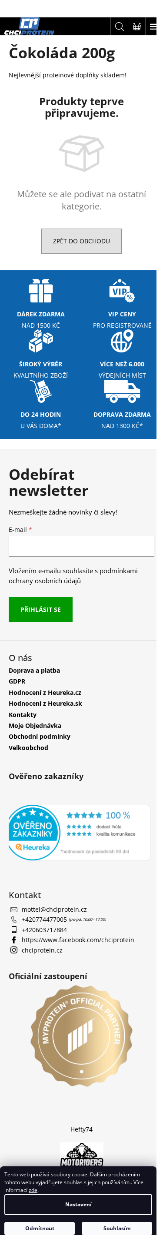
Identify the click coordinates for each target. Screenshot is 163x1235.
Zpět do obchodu (81, 241)
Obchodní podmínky (39, 736)
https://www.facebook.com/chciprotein (78, 940)
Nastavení (78, 1204)
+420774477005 (45, 919)
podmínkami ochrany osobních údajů (73, 575)
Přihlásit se (40, 609)
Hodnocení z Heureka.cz (45, 692)
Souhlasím (117, 1228)
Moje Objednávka (35, 725)
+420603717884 (44, 930)
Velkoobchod (28, 747)
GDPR (17, 681)
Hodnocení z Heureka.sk (45, 703)
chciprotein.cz (42, 950)
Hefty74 (81, 1129)
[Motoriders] (81, 1156)
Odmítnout (39, 1228)
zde (33, 1190)
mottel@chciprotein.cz (54, 909)
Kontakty (23, 714)
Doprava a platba (34, 670)
